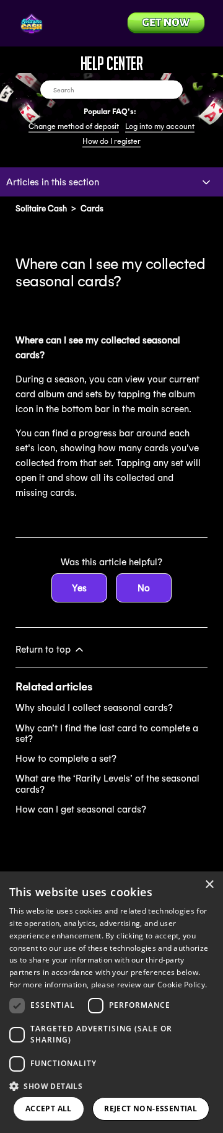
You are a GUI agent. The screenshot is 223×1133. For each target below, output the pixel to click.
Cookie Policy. (182, 984)
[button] (111, 1085)
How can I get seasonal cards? (80, 809)
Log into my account (160, 126)
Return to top (44, 649)
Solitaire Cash (41, 208)
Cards (92, 208)
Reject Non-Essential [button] (150, 1108)
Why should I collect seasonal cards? (94, 707)
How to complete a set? (65, 758)
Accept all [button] (48, 1108)
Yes (79, 588)
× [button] (209, 884)
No (144, 588)
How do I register (111, 141)
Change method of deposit (73, 126)
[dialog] (111, 1002)
